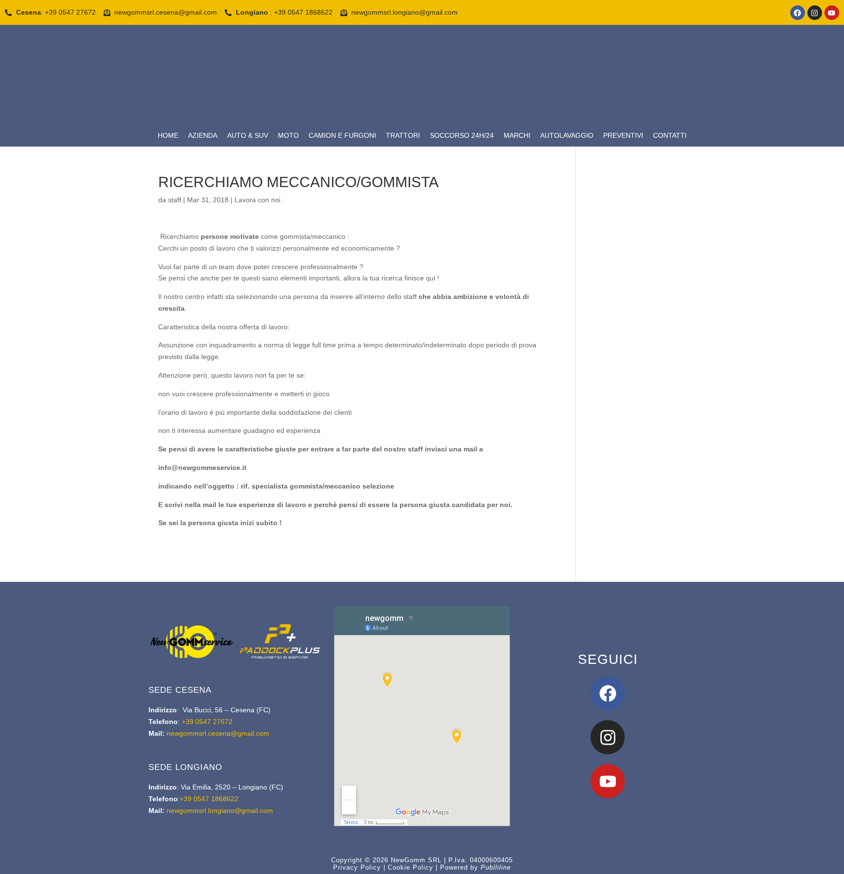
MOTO (288, 135)
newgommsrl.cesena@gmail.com (218, 733)
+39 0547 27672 (206, 721)
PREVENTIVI (623, 135)
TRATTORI (403, 135)
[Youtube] (831, 12)
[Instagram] (814, 12)
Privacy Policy (357, 867)
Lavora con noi (257, 200)
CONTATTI (670, 135)
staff (174, 200)
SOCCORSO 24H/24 (462, 135)
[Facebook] (797, 12)
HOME (168, 135)
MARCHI (517, 135)
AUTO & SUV (247, 135)
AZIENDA (202, 135)
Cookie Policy (410, 867)
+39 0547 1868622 (209, 799)
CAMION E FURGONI (342, 135)
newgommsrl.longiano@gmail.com (220, 810)
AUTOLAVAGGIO (566, 135)
